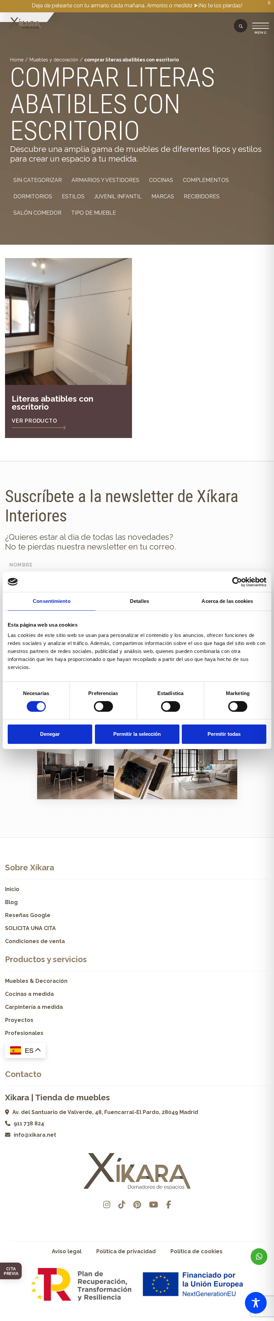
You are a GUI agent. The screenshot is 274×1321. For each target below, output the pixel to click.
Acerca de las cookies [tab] (227, 601)
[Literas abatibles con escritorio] (68, 321)
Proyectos (19, 1020)
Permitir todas (224, 734)
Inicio (12, 889)
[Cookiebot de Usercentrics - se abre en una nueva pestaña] (237, 582)
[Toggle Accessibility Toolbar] (255, 1302)
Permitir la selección (137, 734)
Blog (11, 902)
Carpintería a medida (34, 1007)
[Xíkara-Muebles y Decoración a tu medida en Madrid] (25, 23)
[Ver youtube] (153, 1204)
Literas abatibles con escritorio (52, 403)
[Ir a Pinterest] (137, 1204)
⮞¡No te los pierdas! (218, 5)
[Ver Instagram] (106, 1204)
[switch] (103, 706)
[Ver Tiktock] (121, 1204)
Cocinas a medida (29, 994)
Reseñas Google (27, 915)
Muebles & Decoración (36, 981)
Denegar (50, 734)
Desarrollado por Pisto (137, 1318)
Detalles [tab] (139, 601)
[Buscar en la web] (241, 26)
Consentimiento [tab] (51, 601)
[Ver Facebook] (168, 1204)
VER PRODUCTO (34, 421)
